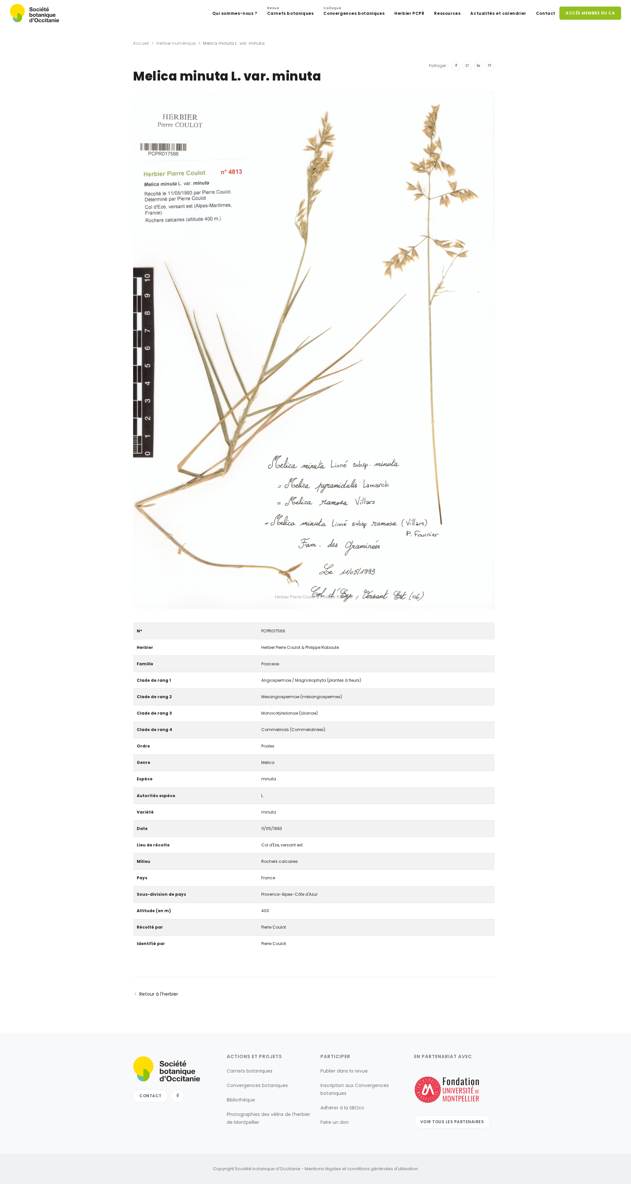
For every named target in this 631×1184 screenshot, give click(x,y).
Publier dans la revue (344, 1071)
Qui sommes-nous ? (234, 13)
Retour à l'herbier (158, 994)
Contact (545, 13)
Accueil (141, 43)
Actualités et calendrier (498, 13)
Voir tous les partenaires (452, 1122)
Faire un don (334, 1122)
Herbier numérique (176, 43)
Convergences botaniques (354, 11)
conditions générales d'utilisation (382, 1169)
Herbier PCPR (409, 13)
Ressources (447, 13)
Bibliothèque (241, 1100)
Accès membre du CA (590, 13)
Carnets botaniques (290, 11)
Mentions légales (323, 1169)
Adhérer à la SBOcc (342, 1107)
